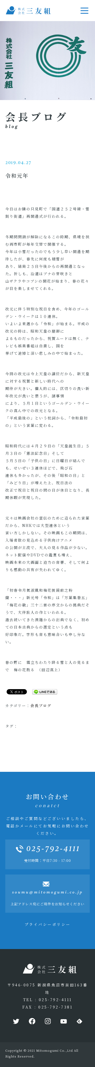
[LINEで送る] (42, 691)
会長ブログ (40, 705)
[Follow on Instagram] (47, 1021)
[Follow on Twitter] (16, 1021)
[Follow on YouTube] (63, 1021)
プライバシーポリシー (48, 924)
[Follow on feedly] (79, 1021)
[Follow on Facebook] (32, 1021)
